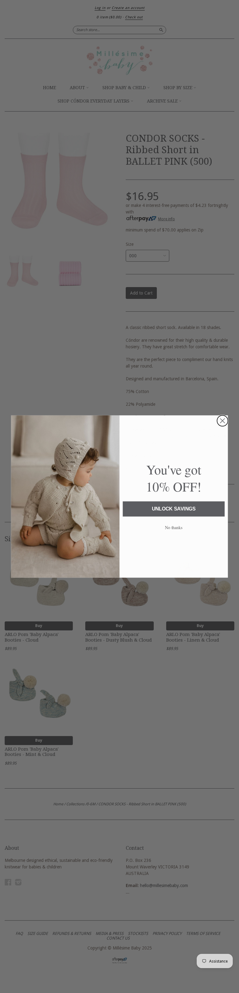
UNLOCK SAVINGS (174, 509)
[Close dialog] (222, 420)
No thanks (174, 527)
